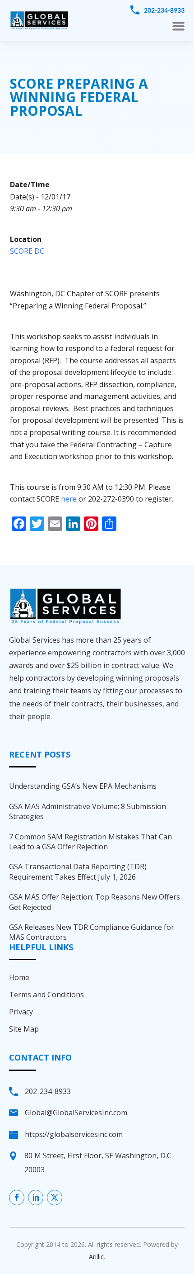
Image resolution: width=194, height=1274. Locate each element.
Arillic (96, 1256)
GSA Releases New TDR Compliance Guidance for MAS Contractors (91, 932)
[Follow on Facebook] (16, 1197)
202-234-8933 (164, 10)
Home (19, 977)
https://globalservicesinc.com (74, 1134)
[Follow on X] (54, 1197)
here (69, 499)
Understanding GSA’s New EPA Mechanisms (83, 786)
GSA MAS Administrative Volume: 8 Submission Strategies (87, 811)
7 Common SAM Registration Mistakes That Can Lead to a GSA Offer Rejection (90, 842)
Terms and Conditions (46, 994)
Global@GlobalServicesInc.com (76, 1113)
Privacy (21, 1011)
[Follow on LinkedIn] (35, 1197)
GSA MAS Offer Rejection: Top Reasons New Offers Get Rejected (94, 902)
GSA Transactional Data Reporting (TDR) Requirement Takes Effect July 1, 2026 (78, 871)
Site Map (24, 1028)
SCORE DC (27, 251)
